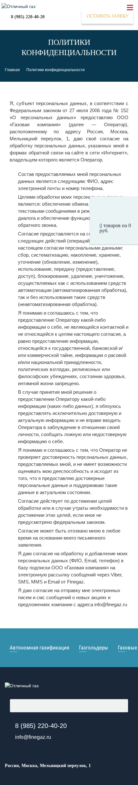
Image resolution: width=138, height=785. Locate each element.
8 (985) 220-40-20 (28, 16)
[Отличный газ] (22, 685)
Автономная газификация (39, 647)
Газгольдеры (93, 647)
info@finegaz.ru (33, 737)
